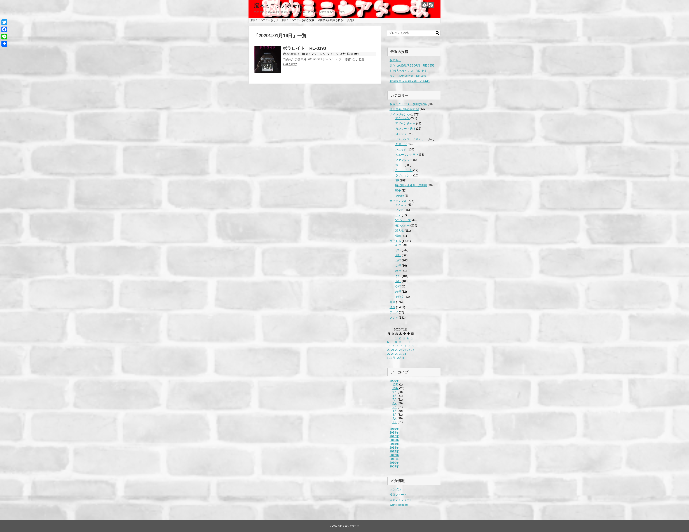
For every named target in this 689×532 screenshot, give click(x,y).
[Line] (4, 36)
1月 (394, 422)
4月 (394, 410)
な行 (398, 265)
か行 (398, 250)
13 (388, 345)
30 (400, 353)
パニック (401, 149)
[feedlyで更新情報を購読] (424, 5)
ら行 (398, 281)
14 (392, 345)
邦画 (392, 302)
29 (396, 353)
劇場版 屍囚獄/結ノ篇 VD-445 (410, 81)
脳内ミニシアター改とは (264, 20)
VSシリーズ (403, 220)
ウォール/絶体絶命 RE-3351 (409, 75)
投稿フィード (398, 494)
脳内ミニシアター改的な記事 (298, 20)
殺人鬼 (399, 230)
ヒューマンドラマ (406, 154)
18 (408, 345)
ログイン (395, 489)
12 (412, 342)
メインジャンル (315, 53)
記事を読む (290, 64)
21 (392, 349)
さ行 (398, 255)
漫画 (398, 235)
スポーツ (401, 144)
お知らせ (395, 60)
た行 (398, 260)
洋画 (350, 53)
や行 (398, 286)
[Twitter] (4, 22)
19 (412, 345)
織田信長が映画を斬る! (331, 20)
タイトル (332, 53)
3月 (394, 414)
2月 (394, 418)
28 (392, 353)
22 (396, 349)
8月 (394, 395)
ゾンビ (399, 209)
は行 (343, 53)
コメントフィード (401, 499)
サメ (398, 215)
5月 (394, 407)
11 (408, 342)
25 (408, 349)
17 (404, 345)
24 (404, 349)
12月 (395, 384)
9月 (394, 392)
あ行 (398, 244)
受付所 (351, 20)
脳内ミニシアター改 (278, 5)
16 (400, 345)
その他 (399, 195)
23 (400, 349)
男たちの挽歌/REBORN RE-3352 (412, 65)
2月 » (400, 357)
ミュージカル (404, 170)
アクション (402, 118)
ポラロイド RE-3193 (304, 48)
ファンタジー (404, 159)
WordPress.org (399, 504)
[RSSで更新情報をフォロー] (431, 5)
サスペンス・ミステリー (411, 139)
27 (388, 353)
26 (412, 349)
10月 (395, 388)
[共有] (4, 43)
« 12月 (391, 357)
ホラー (358, 53)
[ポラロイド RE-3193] (267, 59)
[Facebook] (4, 29)
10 (404, 342)
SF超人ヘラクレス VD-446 (408, 70)
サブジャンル (398, 200)
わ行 (398, 291)
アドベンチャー (405, 123)
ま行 (398, 276)
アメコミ (401, 204)
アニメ (394, 312)
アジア (394, 317)
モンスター (402, 225)
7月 (394, 399)
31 (404, 353)
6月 (394, 403)
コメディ (401, 133)
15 (396, 345)
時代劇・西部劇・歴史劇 (411, 185)
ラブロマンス (404, 175)
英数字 (399, 296)
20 (388, 349)
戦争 (398, 190)
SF (397, 180)
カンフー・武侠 (405, 128)
